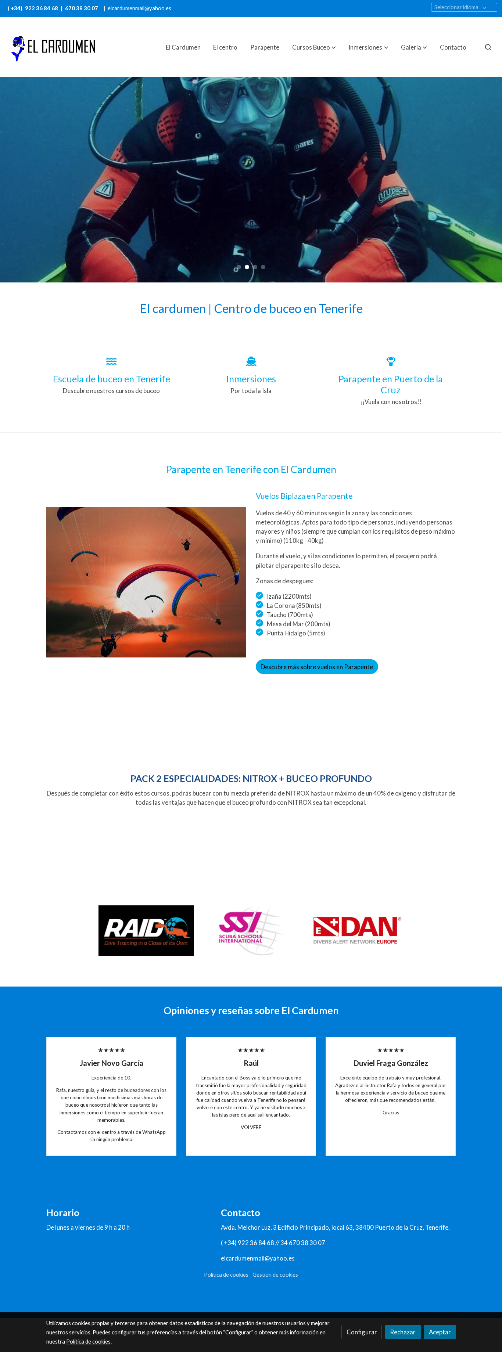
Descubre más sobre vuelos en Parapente (317, 667)
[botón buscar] (488, 47)
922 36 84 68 (42, 8)
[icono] (111, 361)
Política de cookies (226, 1275)
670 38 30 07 (81, 8)
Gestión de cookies (275, 1275)
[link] (52, 47)
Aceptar (440, 1332)
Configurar (362, 1332)
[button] (314, 47)
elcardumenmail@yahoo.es (139, 8)
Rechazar (403, 1332)
